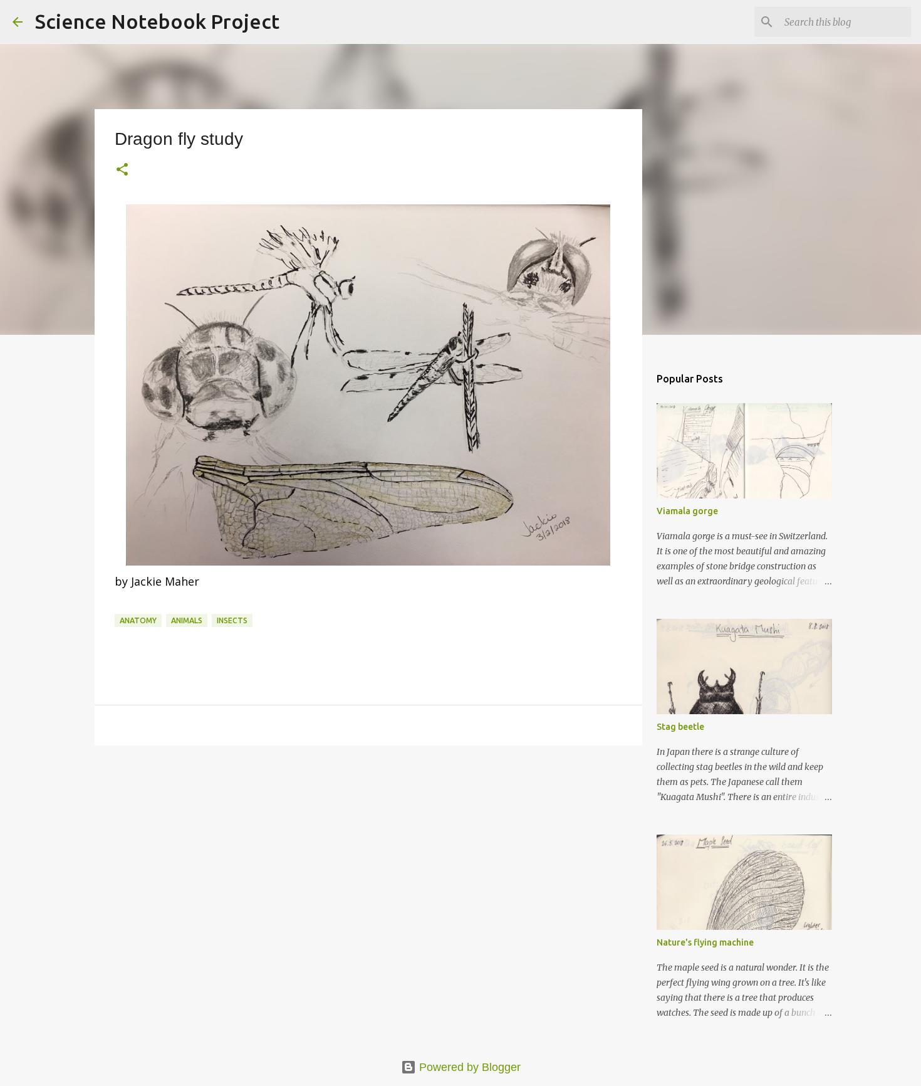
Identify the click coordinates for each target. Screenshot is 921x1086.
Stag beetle (680, 727)
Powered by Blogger (468, 1067)
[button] (122, 170)
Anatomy (138, 620)
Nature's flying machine (705, 942)
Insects (232, 620)
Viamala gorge (687, 511)
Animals (186, 620)
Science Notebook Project (157, 21)
